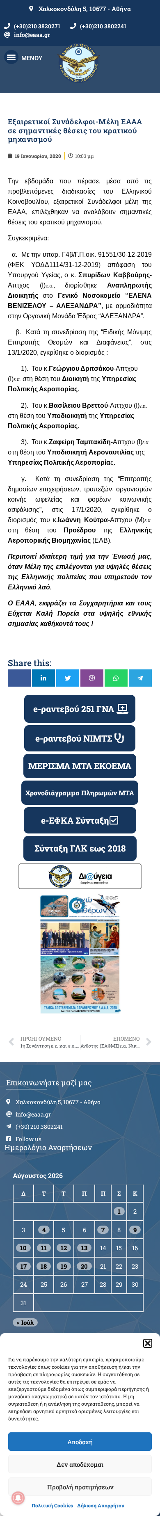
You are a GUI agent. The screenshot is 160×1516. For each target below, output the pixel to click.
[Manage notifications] (18, 1498)
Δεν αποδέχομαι (80, 1464)
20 (84, 1266)
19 (64, 1266)
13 (84, 1248)
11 (44, 1248)
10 (23, 1248)
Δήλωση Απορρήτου (100, 1505)
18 (44, 1266)
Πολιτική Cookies (52, 1505)
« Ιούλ (25, 1322)
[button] (148, 1343)
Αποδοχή (80, 1442)
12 (64, 1248)
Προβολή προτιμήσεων (80, 1487)
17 (24, 1266)
